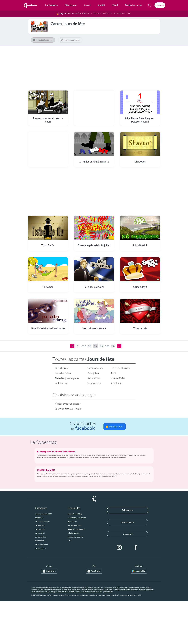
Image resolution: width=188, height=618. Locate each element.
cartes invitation (41, 545)
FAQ (69, 541)
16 (101, 345)
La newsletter (128, 534)
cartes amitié (40, 529)
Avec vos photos (72, 40)
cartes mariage (40, 537)
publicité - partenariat (76, 529)
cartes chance (40, 548)
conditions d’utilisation (77, 518)
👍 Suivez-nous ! (114, 426)
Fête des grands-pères (67, 378)
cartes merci (40, 533)
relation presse (73, 533)
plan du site (72, 521)
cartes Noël (39, 518)
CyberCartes (83, 426)
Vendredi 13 (94, 383)
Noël (113, 373)
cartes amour (40, 525)
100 (113, 345)
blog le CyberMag (75, 514)
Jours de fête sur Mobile (68, 408)
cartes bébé (39, 541)
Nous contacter (127, 522)
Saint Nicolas (94, 378)
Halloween (61, 383)
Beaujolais (93, 373)
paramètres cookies (75, 537)
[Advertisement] (94, 66)
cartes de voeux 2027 (43, 514)
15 (95, 345)
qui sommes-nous (74, 525)
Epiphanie (116, 383)
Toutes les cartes (45, 40)
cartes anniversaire (42, 521)
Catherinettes (95, 368)
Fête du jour (61, 368)
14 (89, 345)
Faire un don (127, 510)
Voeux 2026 (118, 378)
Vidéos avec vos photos (68, 403)
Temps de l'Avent (120, 368)
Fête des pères (63, 373)
